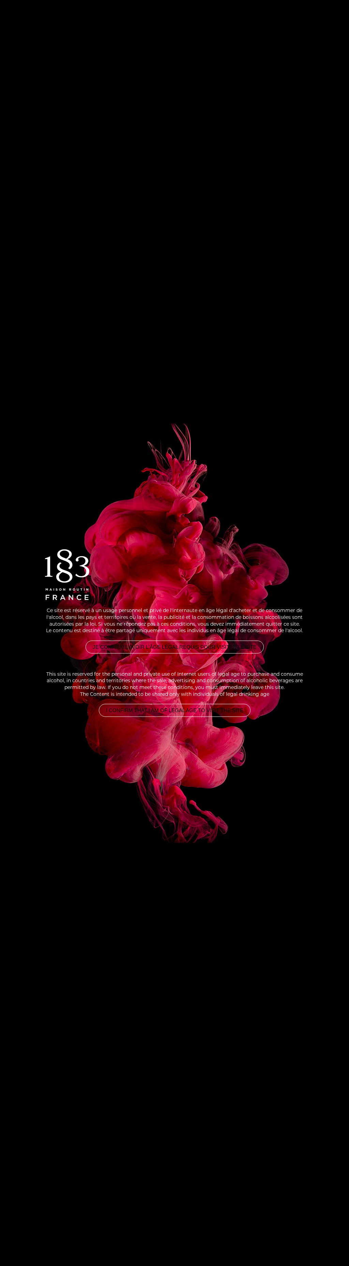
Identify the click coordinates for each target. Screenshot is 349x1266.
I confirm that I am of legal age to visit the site (174, 710)
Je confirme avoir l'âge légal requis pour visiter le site (175, 647)
